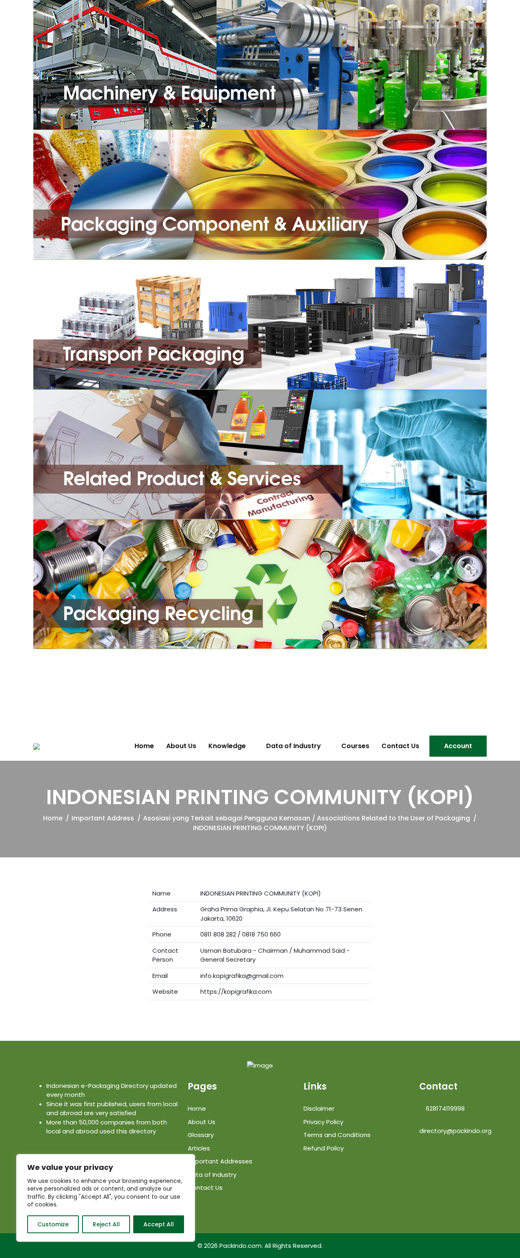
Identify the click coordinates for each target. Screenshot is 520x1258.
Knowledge (227, 746)
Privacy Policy (323, 1122)
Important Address (103, 818)
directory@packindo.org (455, 1130)
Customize (53, 1224)
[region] (105, 1198)
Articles (199, 1148)
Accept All (158, 1224)
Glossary (201, 1135)
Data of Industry (293, 746)
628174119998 (444, 1108)
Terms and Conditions (336, 1135)
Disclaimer (318, 1108)
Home (144, 746)
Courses (355, 746)
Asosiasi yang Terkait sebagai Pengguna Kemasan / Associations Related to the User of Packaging (306, 818)
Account (458, 746)
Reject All (106, 1224)
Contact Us (400, 746)
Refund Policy (323, 1148)
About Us (181, 746)
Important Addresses (220, 1161)
